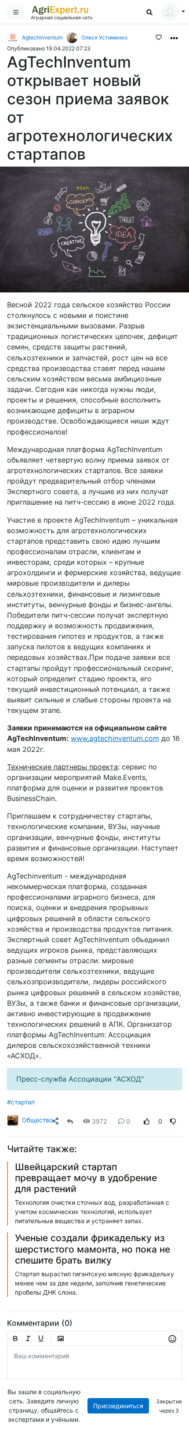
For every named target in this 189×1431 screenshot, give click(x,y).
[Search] (149, 12)
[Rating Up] (147, 1121)
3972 (99, 1121)
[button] (174, 37)
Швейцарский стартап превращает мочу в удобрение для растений (86, 1177)
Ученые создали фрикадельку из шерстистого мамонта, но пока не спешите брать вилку (92, 1248)
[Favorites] (158, 37)
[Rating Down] (173, 1121)
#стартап (21, 1102)
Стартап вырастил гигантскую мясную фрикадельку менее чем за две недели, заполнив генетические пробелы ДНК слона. (94, 1283)
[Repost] (69, 1121)
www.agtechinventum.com (115, 738)
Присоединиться (118, 1406)
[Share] (55, 1121)
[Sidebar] (15, 12)
